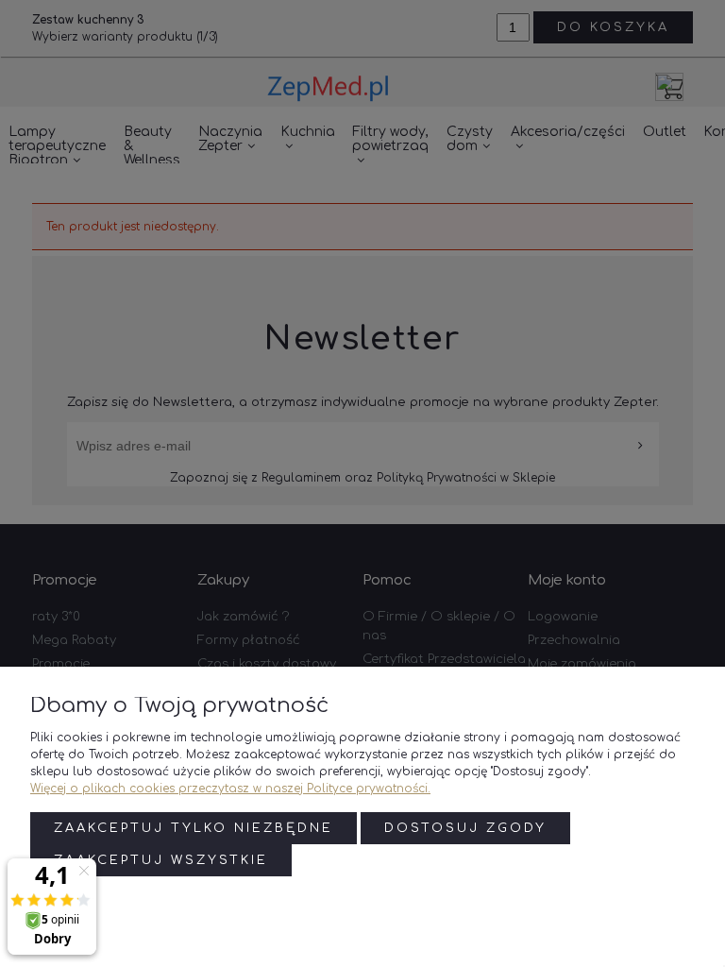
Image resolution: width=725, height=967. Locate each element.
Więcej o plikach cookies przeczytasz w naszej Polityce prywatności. (230, 788)
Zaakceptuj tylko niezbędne (193, 828)
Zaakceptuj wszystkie (161, 860)
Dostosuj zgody (465, 828)
